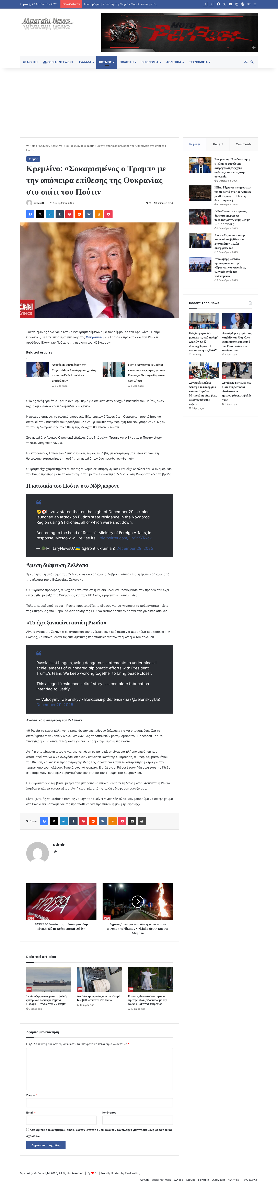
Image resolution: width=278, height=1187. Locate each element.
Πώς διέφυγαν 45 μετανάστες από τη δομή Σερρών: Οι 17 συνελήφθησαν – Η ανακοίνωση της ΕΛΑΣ (203, 341)
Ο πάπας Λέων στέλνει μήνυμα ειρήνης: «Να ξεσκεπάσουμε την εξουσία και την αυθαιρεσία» (147, 1000)
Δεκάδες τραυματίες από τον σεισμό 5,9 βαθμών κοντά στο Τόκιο (98, 998)
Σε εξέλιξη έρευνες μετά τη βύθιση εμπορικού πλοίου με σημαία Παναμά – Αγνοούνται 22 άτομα (46, 1000)
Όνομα (31, 1095)
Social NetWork (60, 62)
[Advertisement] (139, 102)
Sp (96, 1173)
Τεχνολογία (198, 62)
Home (33, 145)
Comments (244, 144)
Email (31, 1112)
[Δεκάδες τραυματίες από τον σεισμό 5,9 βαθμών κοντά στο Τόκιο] (99, 979)
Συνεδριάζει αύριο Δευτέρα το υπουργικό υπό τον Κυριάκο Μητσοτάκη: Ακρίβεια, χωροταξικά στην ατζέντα (203, 393)
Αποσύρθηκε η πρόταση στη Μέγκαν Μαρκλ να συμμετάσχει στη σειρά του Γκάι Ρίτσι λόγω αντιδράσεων (150, 4)
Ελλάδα (85, 62)
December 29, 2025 (134, 548)
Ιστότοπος (109, 1112)
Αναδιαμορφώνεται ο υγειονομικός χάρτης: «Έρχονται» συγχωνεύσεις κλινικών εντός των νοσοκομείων (230, 267)
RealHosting (132, 1173)
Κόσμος (105, 62)
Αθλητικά (173, 62)
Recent (218, 144)
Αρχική (31, 62)
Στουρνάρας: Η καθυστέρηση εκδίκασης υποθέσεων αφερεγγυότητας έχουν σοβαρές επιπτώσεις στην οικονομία (232, 167)
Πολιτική (127, 62)
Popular (194, 144)
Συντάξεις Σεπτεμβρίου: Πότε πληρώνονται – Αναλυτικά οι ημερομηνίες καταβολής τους (236, 391)
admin (37, 203)
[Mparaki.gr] (47, 24)
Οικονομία (149, 62)
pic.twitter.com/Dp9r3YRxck (126, 538)
